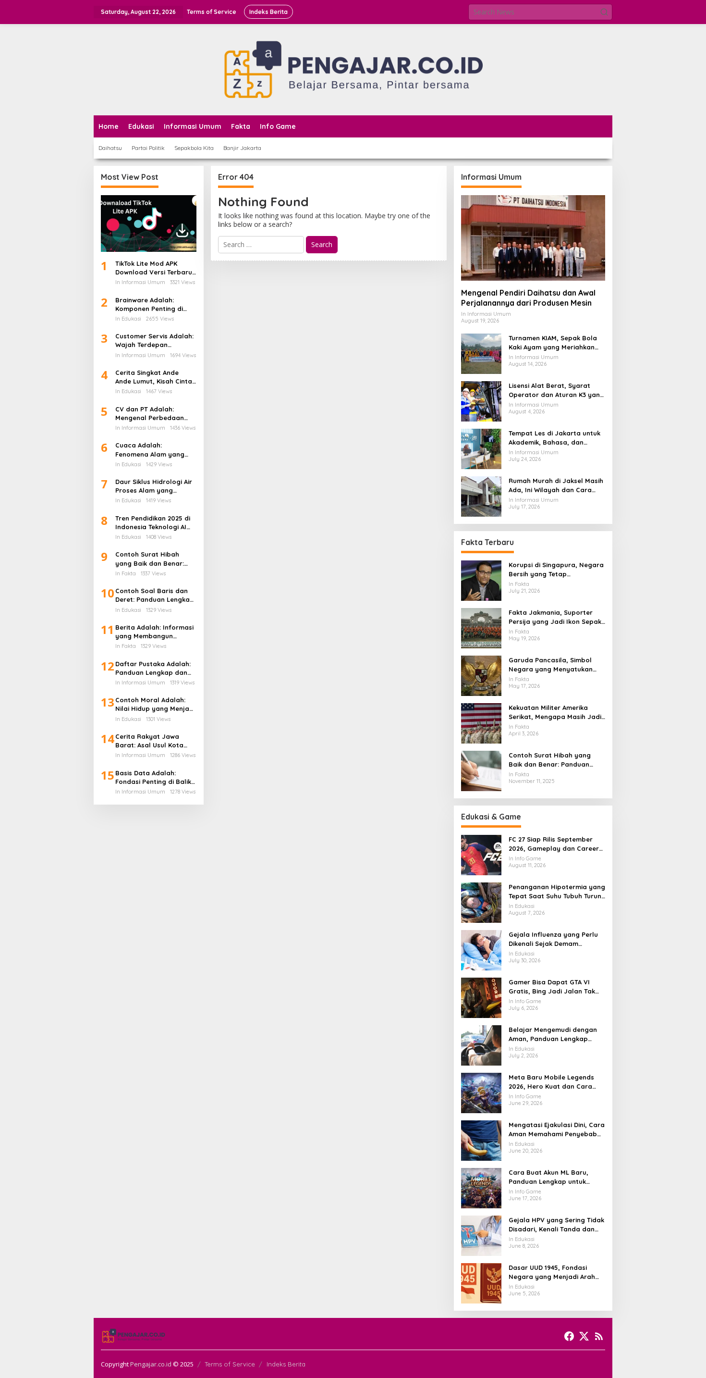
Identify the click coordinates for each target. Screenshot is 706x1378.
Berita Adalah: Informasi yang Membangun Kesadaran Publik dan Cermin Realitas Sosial (154, 631)
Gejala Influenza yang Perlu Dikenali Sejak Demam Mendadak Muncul (553, 939)
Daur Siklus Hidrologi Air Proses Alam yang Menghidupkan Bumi (153, 486)
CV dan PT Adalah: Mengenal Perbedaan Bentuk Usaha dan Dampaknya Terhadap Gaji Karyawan (150, 413)
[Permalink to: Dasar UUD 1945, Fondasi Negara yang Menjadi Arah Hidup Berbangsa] (481, 1282)
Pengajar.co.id (150, 1364)
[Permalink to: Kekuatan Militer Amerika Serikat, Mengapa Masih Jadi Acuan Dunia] (481, 722)
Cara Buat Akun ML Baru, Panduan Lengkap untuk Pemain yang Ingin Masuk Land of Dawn (549, 1176)
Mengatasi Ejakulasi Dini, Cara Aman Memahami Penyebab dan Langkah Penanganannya (557, 1129)
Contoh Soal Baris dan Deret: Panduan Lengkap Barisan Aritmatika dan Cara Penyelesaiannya (154, 595)
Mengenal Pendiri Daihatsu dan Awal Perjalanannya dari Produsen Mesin (528, 298)
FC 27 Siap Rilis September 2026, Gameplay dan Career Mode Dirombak (554, 843)
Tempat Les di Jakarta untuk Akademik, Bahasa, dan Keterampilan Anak (554, 437)
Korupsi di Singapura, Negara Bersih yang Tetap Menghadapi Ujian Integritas (556, 569)
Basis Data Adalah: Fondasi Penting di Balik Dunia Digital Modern (153, 777)
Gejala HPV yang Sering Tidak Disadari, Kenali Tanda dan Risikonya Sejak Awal (556, 1224)
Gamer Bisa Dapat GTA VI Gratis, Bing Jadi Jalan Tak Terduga (552, 986)
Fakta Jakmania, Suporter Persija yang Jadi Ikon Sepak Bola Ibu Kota (555, 616)
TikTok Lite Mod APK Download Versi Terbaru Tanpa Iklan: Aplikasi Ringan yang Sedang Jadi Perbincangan (153, 268)
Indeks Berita (286, 1364)
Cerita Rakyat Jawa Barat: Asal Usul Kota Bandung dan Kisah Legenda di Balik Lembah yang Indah (155, 740)
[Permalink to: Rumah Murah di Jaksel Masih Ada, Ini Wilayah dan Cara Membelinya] (481, 495)
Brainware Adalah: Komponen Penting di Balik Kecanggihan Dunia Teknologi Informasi (154, 304)
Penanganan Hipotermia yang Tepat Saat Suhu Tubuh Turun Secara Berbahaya (557, 891)
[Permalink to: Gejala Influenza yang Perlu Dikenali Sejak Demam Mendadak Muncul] (481, 949)
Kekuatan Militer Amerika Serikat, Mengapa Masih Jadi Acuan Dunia (555, 712)
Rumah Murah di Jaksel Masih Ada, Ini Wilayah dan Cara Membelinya (556, 485)
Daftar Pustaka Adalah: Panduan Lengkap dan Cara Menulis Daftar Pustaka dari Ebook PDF (153, 668)
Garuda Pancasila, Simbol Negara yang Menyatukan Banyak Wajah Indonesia (551, 664)
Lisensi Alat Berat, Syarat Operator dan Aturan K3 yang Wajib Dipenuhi (556, 390)
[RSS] (599, 1336)
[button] (604, 12)
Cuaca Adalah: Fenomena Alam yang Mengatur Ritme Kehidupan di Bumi (149, 449)
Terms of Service (230, 1364)
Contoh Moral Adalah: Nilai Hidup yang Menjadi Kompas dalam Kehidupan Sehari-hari (155, 704)
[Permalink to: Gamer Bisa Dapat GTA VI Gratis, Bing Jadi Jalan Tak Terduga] (481, 997)
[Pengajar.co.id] (352, 69)
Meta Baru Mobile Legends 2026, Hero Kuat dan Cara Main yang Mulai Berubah (551, 1081)
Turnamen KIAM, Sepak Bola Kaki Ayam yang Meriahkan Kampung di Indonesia (553, 342)
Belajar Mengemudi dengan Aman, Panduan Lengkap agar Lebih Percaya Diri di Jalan (553, 1034)
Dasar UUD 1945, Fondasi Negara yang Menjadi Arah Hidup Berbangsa (552, 1272)
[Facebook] (569, 1336)
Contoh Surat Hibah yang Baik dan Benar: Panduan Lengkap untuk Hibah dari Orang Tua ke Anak (154, 558)
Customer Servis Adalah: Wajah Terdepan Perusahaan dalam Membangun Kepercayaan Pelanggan (155, 340)
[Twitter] (584, 1336)
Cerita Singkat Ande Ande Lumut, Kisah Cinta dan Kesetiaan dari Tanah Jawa (153, 377)
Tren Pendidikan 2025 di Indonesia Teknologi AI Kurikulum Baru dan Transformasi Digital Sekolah (152, 522)
